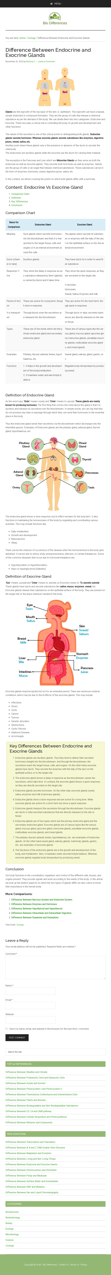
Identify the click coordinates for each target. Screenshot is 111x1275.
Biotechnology (12, 1217)
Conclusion (16, 205)
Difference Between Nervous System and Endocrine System (41, 899)
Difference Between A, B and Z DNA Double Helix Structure (35, 1147)
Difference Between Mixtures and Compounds (28, 1122)
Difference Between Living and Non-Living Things (30, 1158)
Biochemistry (12, 1212)
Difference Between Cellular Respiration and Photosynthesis (36, 1117)
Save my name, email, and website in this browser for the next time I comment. (49, 1028)
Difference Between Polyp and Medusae (26, 1175)
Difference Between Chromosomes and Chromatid (30, 1170)
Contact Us (64, 1265)
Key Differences (19, 201)
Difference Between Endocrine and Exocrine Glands (31, 1164)
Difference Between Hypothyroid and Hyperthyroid (36, 908)
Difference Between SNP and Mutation (25, 1186)
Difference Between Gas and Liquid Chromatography (31, 1192)
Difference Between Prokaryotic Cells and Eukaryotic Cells (35, 1077)
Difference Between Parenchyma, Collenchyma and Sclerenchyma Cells (41, 1094)
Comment (11, 953)
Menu (57, 3)
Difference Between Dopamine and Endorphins (35, 917)
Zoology (20, 925)
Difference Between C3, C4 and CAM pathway (28, 1111)
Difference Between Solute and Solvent (25, 1083)
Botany (8, 1223)
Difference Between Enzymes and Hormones (34, 904)
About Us (74, 1265)
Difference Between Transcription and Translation (30, 1142)
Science (9, 1240)
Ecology (9, 1228)
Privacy (84, 1265)
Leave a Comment (46, 61)
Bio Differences (50, 1265)
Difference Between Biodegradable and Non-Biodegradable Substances (41, 1105)
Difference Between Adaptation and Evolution (28, 1153)
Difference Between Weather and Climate (26, 1072)
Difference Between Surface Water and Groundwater (31, 1181)
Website (9, 1014)
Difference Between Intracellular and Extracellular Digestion (41, 913)
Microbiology (12, 1234)
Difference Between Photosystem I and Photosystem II (33, 1089)
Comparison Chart (20, 194)
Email (9, 1000)
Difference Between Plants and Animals (25, 1100)
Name (9, 985)
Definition (16, 197)
